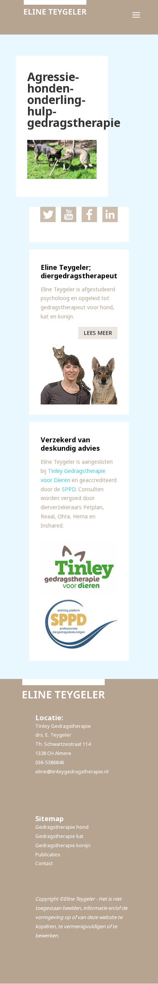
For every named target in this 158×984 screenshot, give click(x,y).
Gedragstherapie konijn (63, 845)
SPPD (69, 489)
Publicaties (47, 854)
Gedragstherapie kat (59, 836)
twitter (48, 214)
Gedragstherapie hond (62, 826)
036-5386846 (49, 762)
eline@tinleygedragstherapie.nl (72, 771)
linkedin (110, 214)
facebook (89, 214)
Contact (44, 863)
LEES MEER (98, 332)
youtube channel (68, 214)
